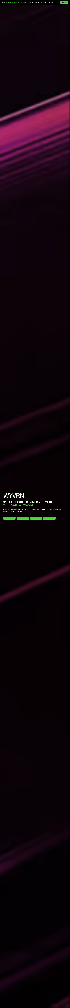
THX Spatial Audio (49, 518)
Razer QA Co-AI (36, 518)
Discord (57, 2)
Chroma (31, 2)
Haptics (25, 2)
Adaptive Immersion (12, 2)
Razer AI (37, 2)
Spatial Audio (43, 2)
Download (63, 2)
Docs (50, 2)
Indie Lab (20, 2)
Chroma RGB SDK (23, 518)
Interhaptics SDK (9, 518)
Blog (53, 2)
